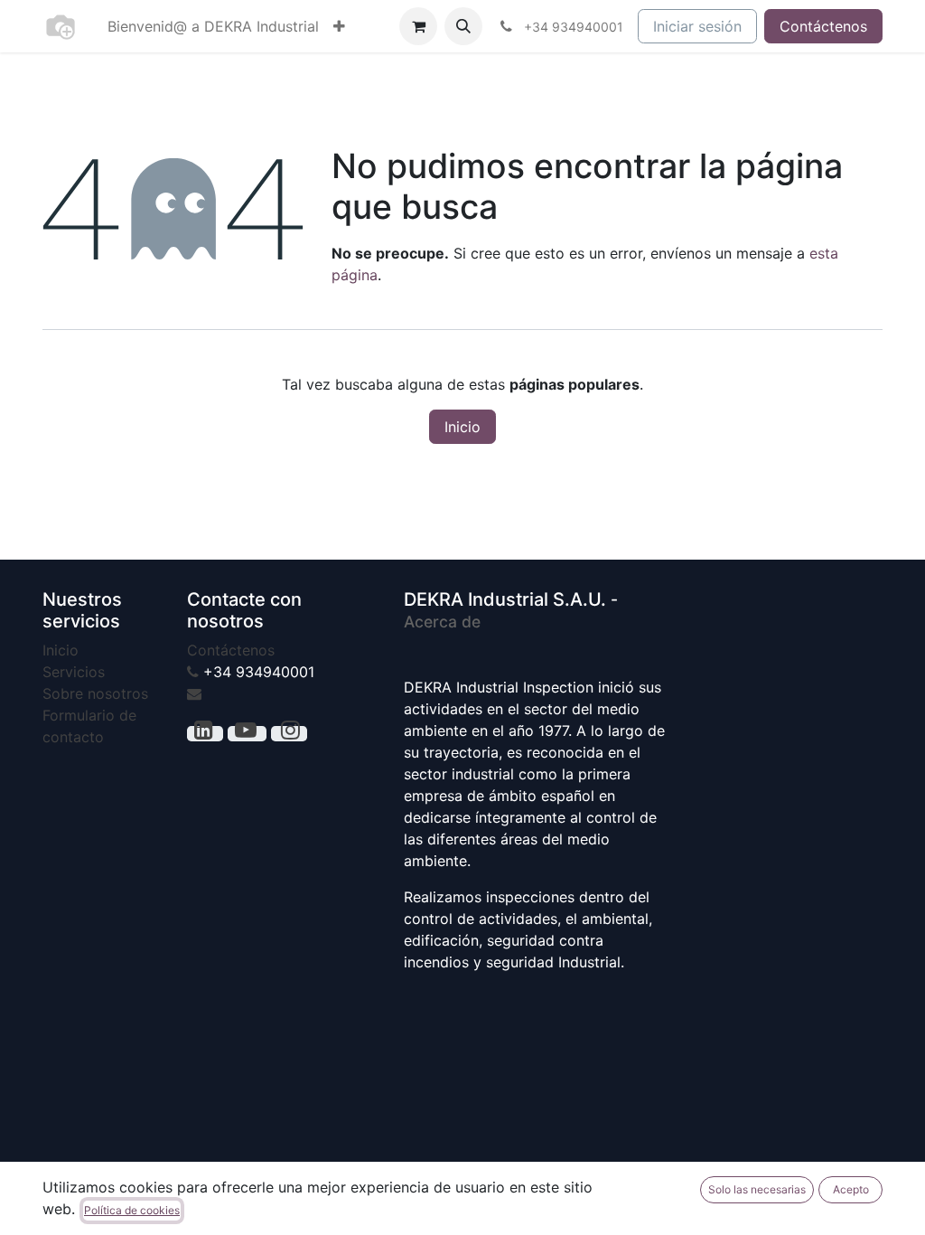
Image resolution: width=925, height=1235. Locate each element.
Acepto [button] (851, 1189)
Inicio (462, 427)
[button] (463, 26)
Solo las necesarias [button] (757, 1189)
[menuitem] (213, 26)
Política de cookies (132, 1210)
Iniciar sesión (697, 26)
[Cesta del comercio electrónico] (418, 26)
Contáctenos (823, 26)
